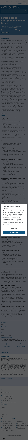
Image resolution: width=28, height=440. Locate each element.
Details (8, 224)
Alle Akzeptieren (14, 232)
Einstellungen (14, 228)
